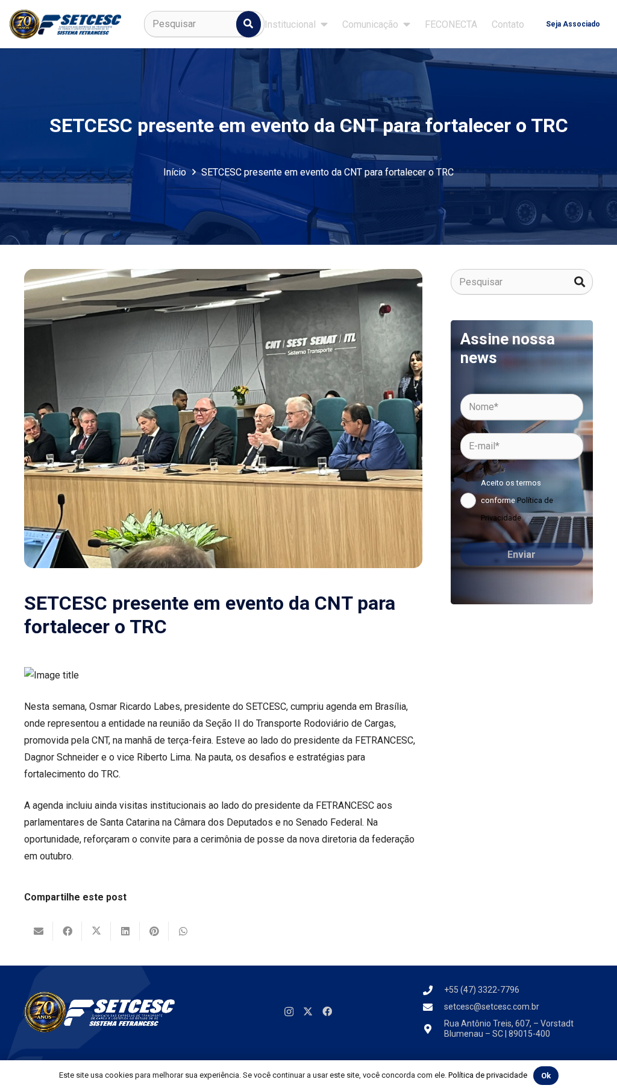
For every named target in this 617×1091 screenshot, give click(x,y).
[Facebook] (327, 1011)
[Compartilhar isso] (67, 931)
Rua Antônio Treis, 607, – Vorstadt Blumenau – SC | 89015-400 (509, 1029)
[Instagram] (288, 1012)
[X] (308, 1011)
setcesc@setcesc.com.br (491, 1006)
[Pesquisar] (249, 24)
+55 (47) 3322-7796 (481, 990)
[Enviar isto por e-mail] (38, 931)
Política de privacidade (487, 1075)
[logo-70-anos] (65, 24)
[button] (324, 24)
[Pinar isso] (154, 931)
